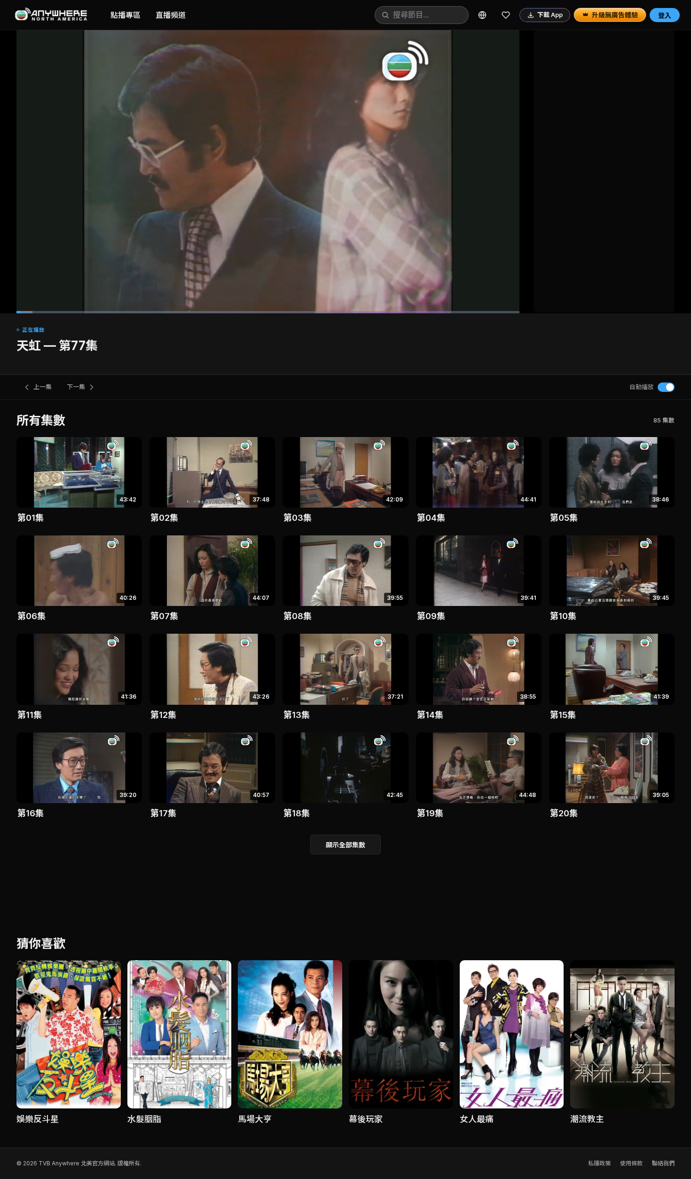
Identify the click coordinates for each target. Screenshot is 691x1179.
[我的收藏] (506, 15)
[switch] (666, 387)
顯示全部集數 (345, 845)
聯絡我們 (663, 1163)
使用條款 (631, 1163)
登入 (664, 15)
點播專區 (125, 15)
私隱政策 (599, 1163)
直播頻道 (171, 15)
